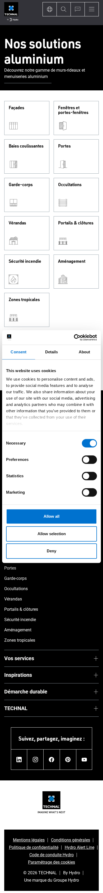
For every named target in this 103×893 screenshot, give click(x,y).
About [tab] (84, 352)
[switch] (89, 459)
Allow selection (52, 533)
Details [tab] (51, 352)
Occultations (70, 184)
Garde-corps (21, 184)
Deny (51, 551)
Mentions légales (29, 840)
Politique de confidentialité (33, 847)
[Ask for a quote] (78, 9)
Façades (16, 107)
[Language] (50, 9)
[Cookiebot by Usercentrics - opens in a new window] (74, 337)
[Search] (64, 9)
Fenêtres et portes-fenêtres (73, 110)
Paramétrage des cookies (51, 862)
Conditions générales (70, 840)
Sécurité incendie (25, 261)
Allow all (51, 516)
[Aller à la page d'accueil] (11, 12)
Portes (64, 146)
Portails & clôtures (75, 223)
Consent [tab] (18, 352)
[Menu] (92, 9)
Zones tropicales (24, 299)
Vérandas (17, 223)
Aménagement (71, 261)
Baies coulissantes (26, 146)
